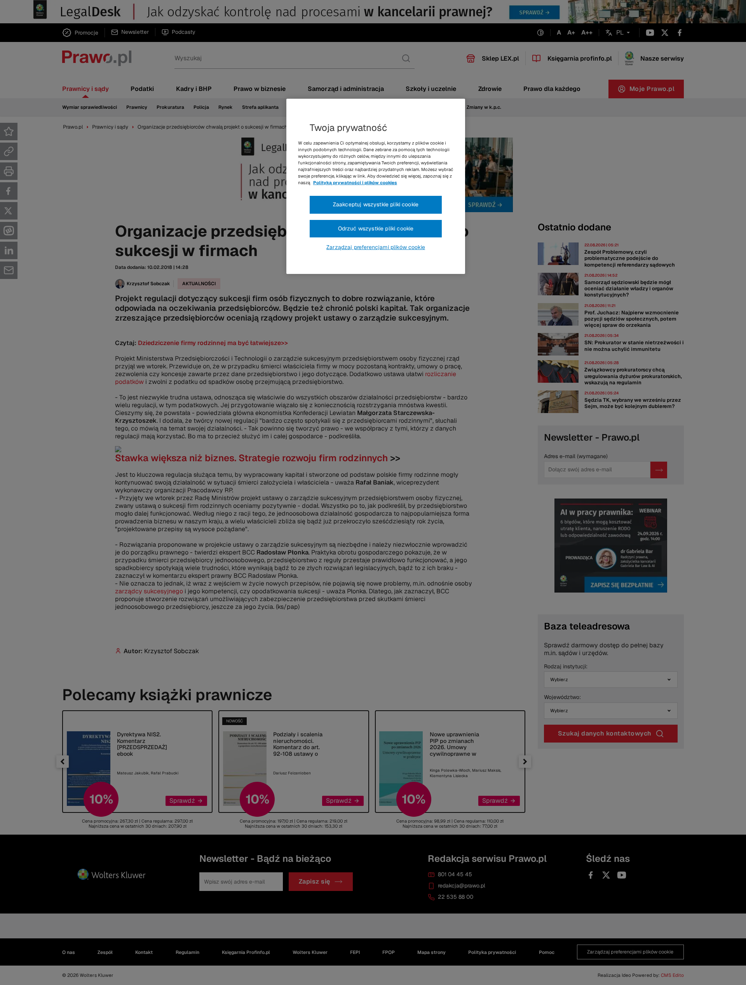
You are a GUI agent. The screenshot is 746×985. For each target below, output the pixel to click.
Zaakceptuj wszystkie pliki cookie (375, 204)
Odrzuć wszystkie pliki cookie (376, 228)
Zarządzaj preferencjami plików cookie (375, 247)
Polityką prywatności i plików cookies (355, 182)
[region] (375, 186)
